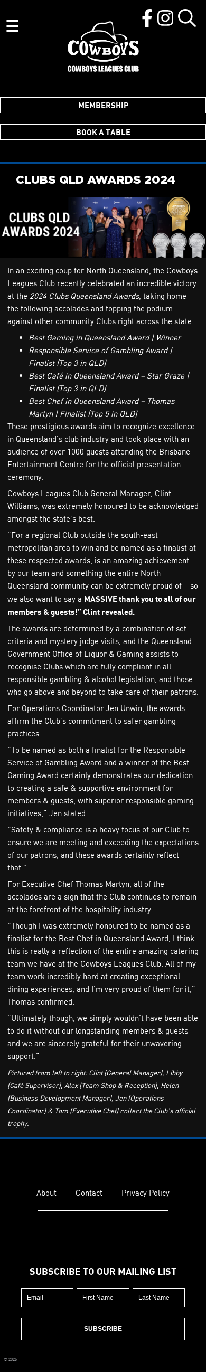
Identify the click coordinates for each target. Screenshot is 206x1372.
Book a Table (103, 132)
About (46, 1193)
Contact (89, 1193)
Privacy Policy (145, 1193)
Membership (103, 105)
